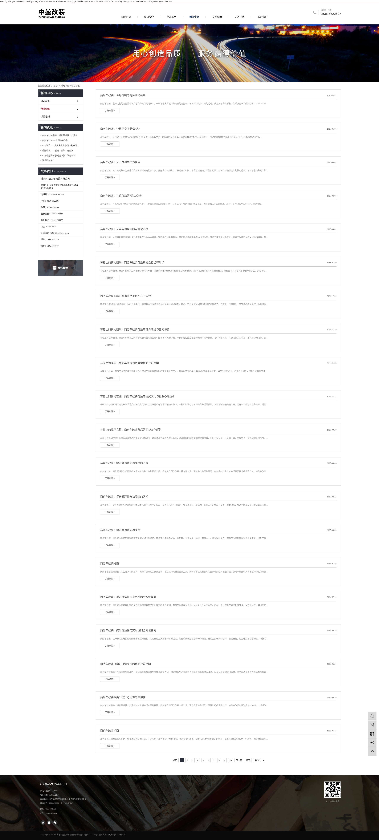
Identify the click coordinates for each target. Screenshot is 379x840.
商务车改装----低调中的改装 (55, 140)
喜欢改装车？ (48, 160)
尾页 (248, 760)
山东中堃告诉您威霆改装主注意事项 (58, 155)
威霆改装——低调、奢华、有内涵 (57, 150)
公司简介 (149, 17)
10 (230, 760)
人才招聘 (239, 17)
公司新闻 (45, 101)
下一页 (239, 760)
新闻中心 (194, 17)
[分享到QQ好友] (49, 822)
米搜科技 (112, 834)
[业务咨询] (372, 716)
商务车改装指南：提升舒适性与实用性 (59, 135)
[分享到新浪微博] (43, 822)
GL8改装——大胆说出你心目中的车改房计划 (61, 145)
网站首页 (126, 17)
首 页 (56, 86)
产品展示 (171, 17)
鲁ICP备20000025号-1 (89, 834)
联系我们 (262, 17)
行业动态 (75, 86)
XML (56, 791)
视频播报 (45, 116)
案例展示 (217, 17)
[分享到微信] (55, 822)
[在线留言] (372, 742)
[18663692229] (372, 724)
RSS (51, 791)
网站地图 (44, 791)
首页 (175, 760)
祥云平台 (122, 834)
